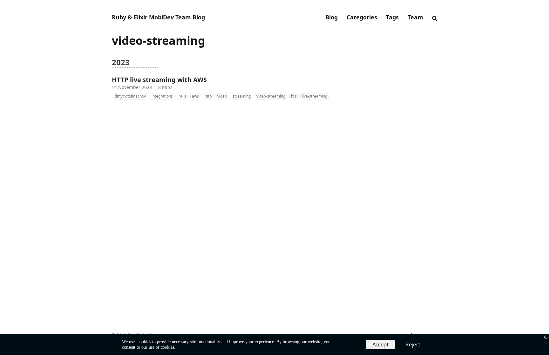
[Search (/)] (434, 17)
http (208, 96)
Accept (380, 344)
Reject (412, 344)
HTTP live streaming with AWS (159, 79)
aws (195, 96)
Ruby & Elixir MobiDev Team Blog (158, 17)
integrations (162, 96)
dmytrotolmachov (130, 96)
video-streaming (270, 96)
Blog (331, 17)
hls (293, 96)
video (222, 96)
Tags (392, 17)
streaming (242, 96)
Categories (362, 17)
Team (415, 17)
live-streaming (314, 96)
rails (182, 96)
